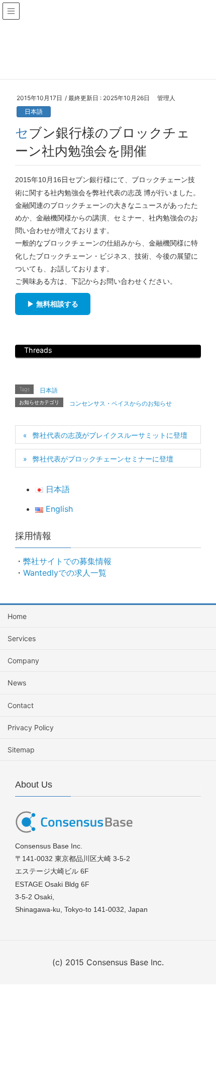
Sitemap (21, 749)
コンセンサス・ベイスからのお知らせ (120, 403)
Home (17, 616)
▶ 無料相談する (52, 304)
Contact (21, 705)
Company (23, 660)
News (17, 682)
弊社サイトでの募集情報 (67, 561)
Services (22, 638)
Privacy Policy (31, 727)
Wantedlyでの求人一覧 (64, 573)
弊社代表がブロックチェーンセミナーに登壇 (103, 458)
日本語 (34, 111)
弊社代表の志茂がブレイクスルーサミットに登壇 (110, 435)
